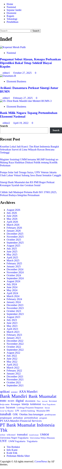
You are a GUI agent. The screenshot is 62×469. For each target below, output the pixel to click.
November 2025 (15, 236)
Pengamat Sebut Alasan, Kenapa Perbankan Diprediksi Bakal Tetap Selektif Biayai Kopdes (30, 63)
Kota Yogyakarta (48, 404)
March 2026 (13, 224)
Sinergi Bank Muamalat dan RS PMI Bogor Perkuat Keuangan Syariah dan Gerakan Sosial (27, 184)
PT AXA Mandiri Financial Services (21, 420)
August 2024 (13, 281)
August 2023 (13, 317)
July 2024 (12, 284)
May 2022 (12, 361)
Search (4, 125)
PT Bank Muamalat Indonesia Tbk (27, 428)
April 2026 (12, 221)
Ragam (10, 16)
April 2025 (12, 257)
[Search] (1, 27)
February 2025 (14, 263)
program (43, 418)
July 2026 (12, 212)
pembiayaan (50, 414)
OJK (15, 414)
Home (10, 4)
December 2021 (15, 376)
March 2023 (13, 331)
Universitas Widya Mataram (42, 438)
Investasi (53, 401)
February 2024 (14, 299)
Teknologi (12, 19)
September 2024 (15, 278)
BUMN (11, 401)
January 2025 (14, 266)
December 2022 (15, 340)
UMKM (44, 434)
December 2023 (15, 305)
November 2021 (15, 379)
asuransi (14, 392)
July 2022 (12, 355)
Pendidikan (12, 21)
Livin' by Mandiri (7, 411)
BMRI (3, 401)
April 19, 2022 (21, 123)
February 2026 (14, 227)
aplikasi (5, 391)
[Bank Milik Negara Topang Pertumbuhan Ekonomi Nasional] (26, 101)
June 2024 (12, 287)
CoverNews (41, 461)
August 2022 (13, 352)
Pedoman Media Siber (18, 455)
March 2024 (13, 296)
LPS (17, 410)
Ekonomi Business (16, 81)
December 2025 (15, 233)
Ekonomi (11, 13)
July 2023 (12, 320)
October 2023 (14, 311)
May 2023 (12, 326)
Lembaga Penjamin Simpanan (30, 407)
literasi (47, 408)
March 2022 (13, 367)
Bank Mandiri (13, 396)
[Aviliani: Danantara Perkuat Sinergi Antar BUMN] (8, 75)
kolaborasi (35, 404)
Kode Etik (12, 452)
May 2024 (12, 290)
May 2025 (12, 254)
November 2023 (15, 308)
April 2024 (12, 293)
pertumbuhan (31, 417)
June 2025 (12, 251)
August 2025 (13, 245)
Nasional (11, 7)
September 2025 (15, 242)
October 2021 (14, 382)
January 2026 (14, 230)
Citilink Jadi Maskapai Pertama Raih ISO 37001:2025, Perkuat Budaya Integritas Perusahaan (28, 194)
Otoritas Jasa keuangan (31, 414)
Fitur (39, 401)
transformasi (34, 435)
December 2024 (15, 269)
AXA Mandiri (28, 391)
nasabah (5, 414)
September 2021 (15, 385)
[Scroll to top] (1, 467)
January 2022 (14, 373)
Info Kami (12, 450)
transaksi (22, 434)
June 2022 (12, 358)
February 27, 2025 (23, 98)
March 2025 (13, 260)
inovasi (44, 401)
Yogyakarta (32, 441)
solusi (2, 435)
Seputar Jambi (14, 10)
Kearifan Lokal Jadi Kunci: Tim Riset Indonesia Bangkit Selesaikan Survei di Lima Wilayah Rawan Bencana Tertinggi (29, 149)
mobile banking (28, 410)
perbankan (18, 417)
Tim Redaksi (13, 447)
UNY (3, 441)
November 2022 (15, 343)
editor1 (7, 72)
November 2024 (15, 272)
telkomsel (11, 434)
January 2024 (14, 302)
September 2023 (15, 314)
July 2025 (12, 248)
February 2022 (14, 370)
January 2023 (14, 337)
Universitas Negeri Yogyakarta (14, 438)
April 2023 (12, 328)
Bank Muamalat (42, 396)
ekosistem (30, 401)
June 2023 (12, 323)
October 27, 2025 (22, 72)
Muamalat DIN (43, 410)
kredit (2, 408)
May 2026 (12, 218)
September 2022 (15, 349)
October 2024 (14, 275)
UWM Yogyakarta (16, 441)
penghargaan (6, 418)
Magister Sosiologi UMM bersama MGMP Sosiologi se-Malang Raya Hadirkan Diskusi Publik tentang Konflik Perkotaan (29, 162)
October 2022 (14, 346)
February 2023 (14, 334)
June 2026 (12, 215)
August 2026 (13, 209)
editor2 (7, 123)
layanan (10, 407)
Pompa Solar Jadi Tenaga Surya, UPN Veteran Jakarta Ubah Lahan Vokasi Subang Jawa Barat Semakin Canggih (30, 174)
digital (20, 400)
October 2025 (14, 239)
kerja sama (4, 404)
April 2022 (12, 364)
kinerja (25, 404)
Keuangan (15, 404)
